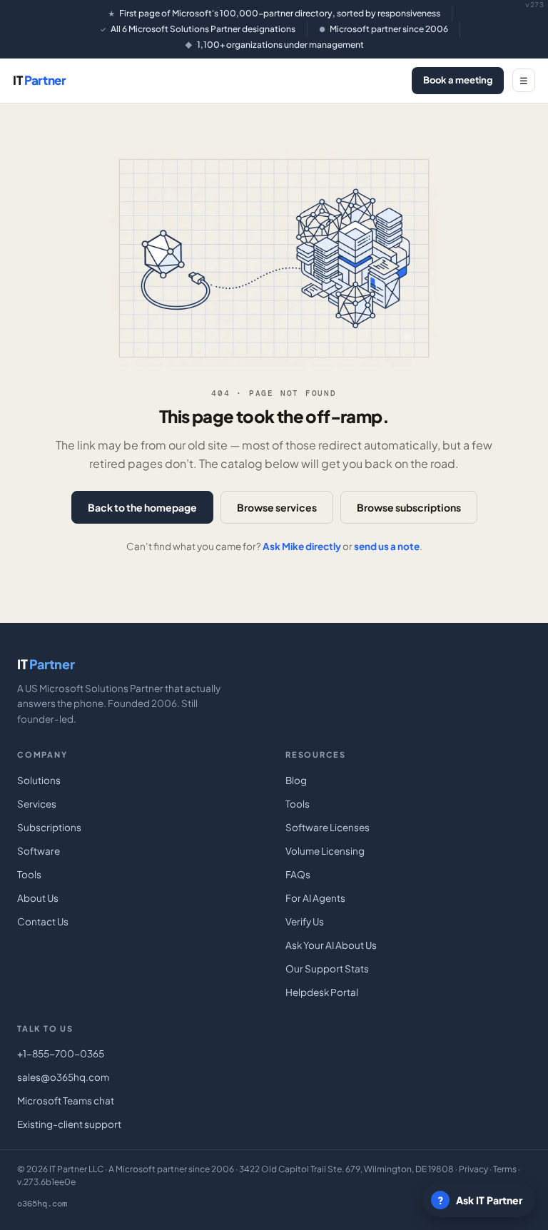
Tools (29, 874)
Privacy (473, 1169)
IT (39, 80)
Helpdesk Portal (321, 992)
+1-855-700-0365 (60, 1053)
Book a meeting (457, 80)
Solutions (39, 780)
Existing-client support (69, 1124)
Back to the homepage (142, 507)
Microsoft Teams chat (65, 1100)
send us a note (387, 546)
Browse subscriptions (409, 507)
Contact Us (42, 921)
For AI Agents (315, 898)
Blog (296, 780)
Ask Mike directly (302, 546)
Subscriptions (49, 827)
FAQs (297, 874)
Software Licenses (327, 827)
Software (38, 851)
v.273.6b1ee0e (46, 1181)
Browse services (277, 507)
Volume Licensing (325, 851)
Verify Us (304, 921)
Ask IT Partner (480, 1200)
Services (36, 804)
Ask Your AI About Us (331, 945)
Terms (505, 1169)
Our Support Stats (327, 968)
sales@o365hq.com (63, 1077)
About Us (38, 898)
